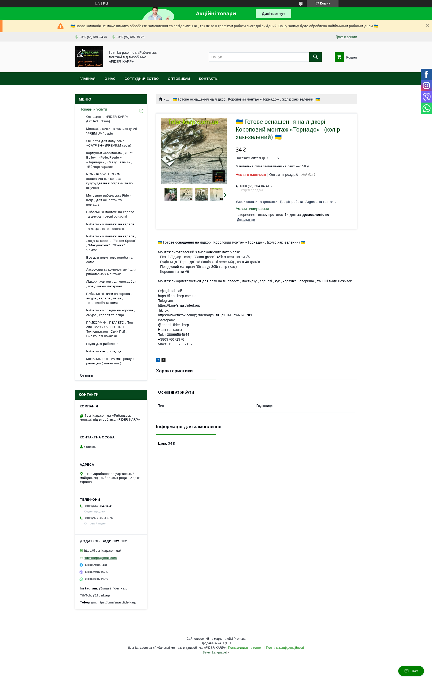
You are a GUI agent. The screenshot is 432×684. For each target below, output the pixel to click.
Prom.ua (240, 638)
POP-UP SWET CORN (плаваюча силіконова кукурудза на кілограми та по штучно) (109, 181)
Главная (88, 79)
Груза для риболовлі (102, 344)
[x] (164, 361)
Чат (415, 671)
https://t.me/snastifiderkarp (117, 602)
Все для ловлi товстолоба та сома (109, 260)
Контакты (208, 79)
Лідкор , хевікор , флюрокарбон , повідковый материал (111, 284)
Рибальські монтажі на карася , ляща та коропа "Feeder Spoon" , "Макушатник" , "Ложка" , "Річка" (111, 243)
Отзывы (86, 375)
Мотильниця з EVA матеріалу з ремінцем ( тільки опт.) (110, 361)
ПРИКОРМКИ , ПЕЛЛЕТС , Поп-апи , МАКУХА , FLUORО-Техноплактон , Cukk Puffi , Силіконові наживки (110, 329)
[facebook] (158, 361)
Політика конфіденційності (285, 647)
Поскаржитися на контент (246, 647)
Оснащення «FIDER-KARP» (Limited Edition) (107, 119)
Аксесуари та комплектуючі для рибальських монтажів (111, 272)
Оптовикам (179, 79)
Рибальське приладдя (104, 351)
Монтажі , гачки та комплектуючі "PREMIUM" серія (111, 131)
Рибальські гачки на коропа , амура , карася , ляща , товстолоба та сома (109, 298)
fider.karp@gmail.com (100, 558)
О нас (110, 79)
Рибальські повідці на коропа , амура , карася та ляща (110, 312)
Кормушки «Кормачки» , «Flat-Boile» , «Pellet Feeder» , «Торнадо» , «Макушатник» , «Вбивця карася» (110, 160)
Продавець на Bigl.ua (216, 643)
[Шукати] (315, 57)
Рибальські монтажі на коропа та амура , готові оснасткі (110, 214)
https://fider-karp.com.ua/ (102, 550)
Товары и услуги (93, 109)
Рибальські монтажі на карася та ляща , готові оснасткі (110, 226)
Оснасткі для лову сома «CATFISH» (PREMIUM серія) (108, 143)
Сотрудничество (141, 79)
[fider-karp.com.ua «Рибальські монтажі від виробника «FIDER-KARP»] (89, 66)
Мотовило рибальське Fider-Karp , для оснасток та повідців (108, 200)
